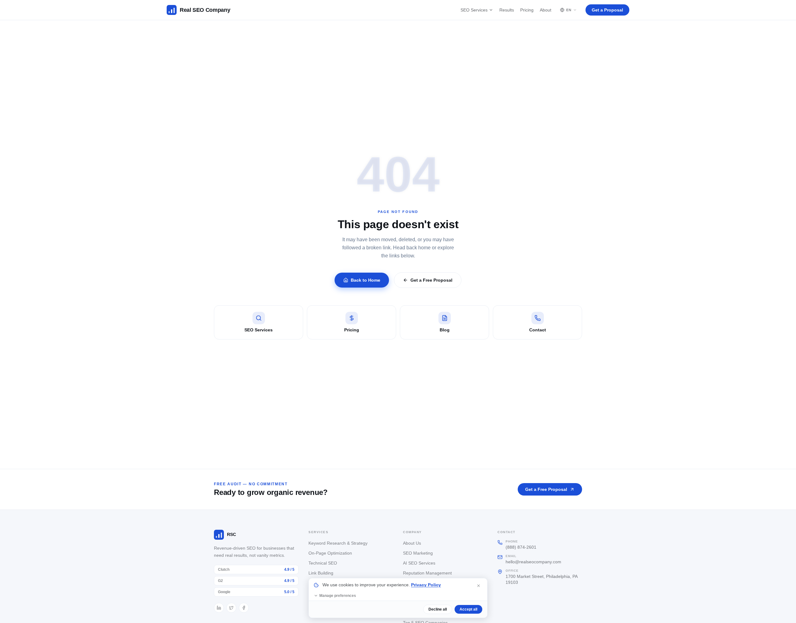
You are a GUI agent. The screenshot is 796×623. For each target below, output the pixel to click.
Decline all (437, 609)
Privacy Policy (426, 584)
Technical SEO (322, 563)
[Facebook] (244, 608)
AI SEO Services (419, 563)
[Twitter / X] (231, 608)
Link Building (320, 572)
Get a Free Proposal (431, 280)
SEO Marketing (418, 553)
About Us (412, 543)
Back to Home (365, 280)
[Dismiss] (478, 585)
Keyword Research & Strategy (338, 543)
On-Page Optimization (330, 553)
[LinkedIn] (219, 608)
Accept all (468, 609)
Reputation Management (427, 572)
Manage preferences (337, 595)
